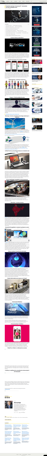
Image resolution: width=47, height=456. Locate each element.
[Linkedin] (9, 397)
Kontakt (20, 454)
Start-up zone (10, 4)
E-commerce (15, 1)
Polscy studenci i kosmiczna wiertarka (22, 31)
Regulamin (29, 454)
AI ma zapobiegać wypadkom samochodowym (11, 30)
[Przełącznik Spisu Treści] (28, 24)
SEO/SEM (23, 1)
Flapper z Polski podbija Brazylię (18, 26)
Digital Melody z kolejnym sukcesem (10, 26)
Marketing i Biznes (6, 4)
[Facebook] (5, 397)
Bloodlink (6, 217)
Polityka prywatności (24, 454)
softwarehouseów (7, 389)
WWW (20, 412)
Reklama (17, 454)
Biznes (11, 1)
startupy (23, 147)
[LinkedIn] (24, 412)
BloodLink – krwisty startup (20, 30)
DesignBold (6, 242)
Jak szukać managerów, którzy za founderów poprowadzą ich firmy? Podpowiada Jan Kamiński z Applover (17, 3)
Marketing (7, 1)
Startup (20, 1)
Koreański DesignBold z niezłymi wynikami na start (11, 31)
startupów (21, 131)
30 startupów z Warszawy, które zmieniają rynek (12, 114)
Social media (27, 1)
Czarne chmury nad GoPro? (9, 25)
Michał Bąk (17, 402)
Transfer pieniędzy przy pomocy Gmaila (17, 25)
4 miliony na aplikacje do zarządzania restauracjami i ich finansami (13, 35)
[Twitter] (7, 397)
